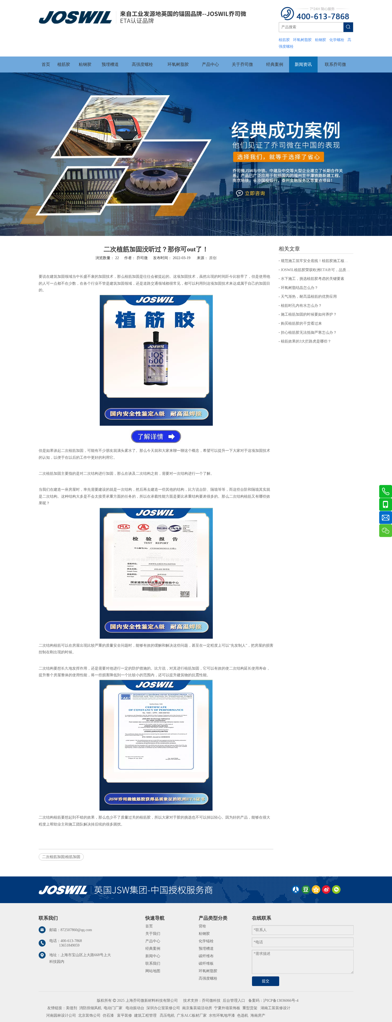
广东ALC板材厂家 (191, 1015)
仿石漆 (108, 1015)
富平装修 (124, 1015)
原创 (213, 258)
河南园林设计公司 (61, 1015)
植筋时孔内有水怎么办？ (301, 306)
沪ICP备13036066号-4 (280, 1001)
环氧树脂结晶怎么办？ (299, 288)
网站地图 (152, 971)
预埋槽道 (206, 949)
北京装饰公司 (89, 1015)
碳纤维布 (206, 956)
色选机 (242, 1015)
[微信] (336, 889)
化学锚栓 (206, 941)
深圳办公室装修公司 (163, 1008)
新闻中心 (152, 956)
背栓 (202, 926)
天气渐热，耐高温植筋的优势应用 (309, 297)
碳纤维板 (206, 963)
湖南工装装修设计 (275, 1008)
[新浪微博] (326, 889)
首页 (149, 926)
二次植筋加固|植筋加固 (61, 857)
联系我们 (152, 963)
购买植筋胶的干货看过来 (301, 323)
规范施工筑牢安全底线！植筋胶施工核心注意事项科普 (316, 261)
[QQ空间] (316, 889)
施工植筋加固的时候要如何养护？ (309, 314)
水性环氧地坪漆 (222, 1015)
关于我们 (152, 934)
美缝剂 (71, 1008)
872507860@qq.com (76, 930)
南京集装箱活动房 (197, 1008)
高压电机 (167, 1015)
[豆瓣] (306, 889)
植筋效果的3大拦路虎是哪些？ (306, 341)
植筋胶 (145, 817)
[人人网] (295, 889)
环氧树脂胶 (208, 971)
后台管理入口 (234, 1001)
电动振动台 (135, 1008)
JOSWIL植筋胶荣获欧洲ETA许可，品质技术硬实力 (316, 270)
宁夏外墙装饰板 (227, 1008)
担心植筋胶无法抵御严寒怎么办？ (309, 333)
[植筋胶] (156, 424)
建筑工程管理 (145, 1015)
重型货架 (249, 1008)
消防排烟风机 (90, 1008)
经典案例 (152, 949)
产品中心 (152, 941)
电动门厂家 (113, 1008)
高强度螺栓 (208, 978)
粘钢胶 (204, 934)
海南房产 (257, 1015)
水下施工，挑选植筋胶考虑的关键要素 (312, 279)
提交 (265, 981)
